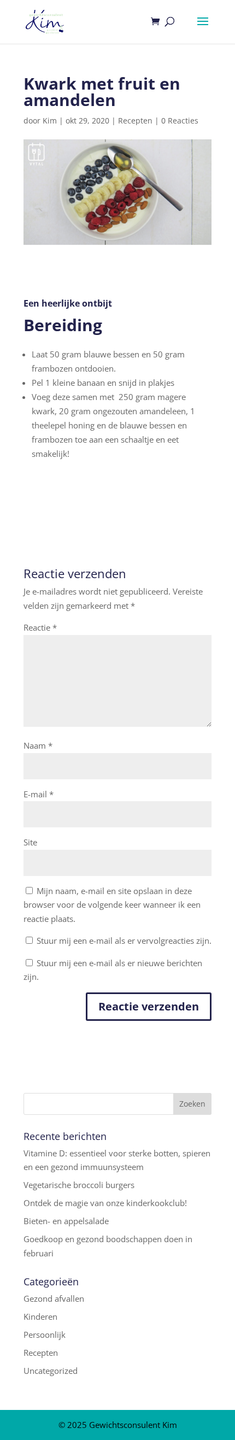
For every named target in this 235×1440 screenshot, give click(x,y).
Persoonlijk (45, 1334)
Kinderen (40, 1316)
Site (30, 842)
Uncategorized (51, 1370)
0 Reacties (179, 120)
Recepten (135, 120)
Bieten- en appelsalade (66, 1220)
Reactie (40, 627)
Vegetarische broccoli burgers (79, 1184)
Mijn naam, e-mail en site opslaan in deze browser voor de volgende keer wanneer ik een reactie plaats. (112, 904)
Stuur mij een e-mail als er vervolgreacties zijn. (124, 940)
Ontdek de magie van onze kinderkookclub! (105, 1202)
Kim (50, 120)
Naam (38, 745)
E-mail (39, 794)
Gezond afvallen (54, 1298)
